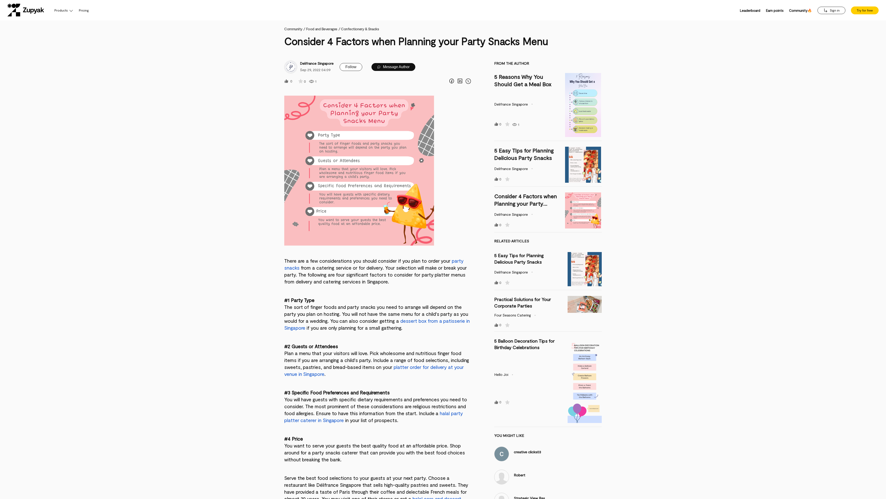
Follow (350, 67)
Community (294, 29)
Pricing (84, 10)
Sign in (834, 10)
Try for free (865, 10)
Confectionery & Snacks (360, 29)
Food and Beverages (321, 29)
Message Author (396, 67)
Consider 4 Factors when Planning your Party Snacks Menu (525, 203)
